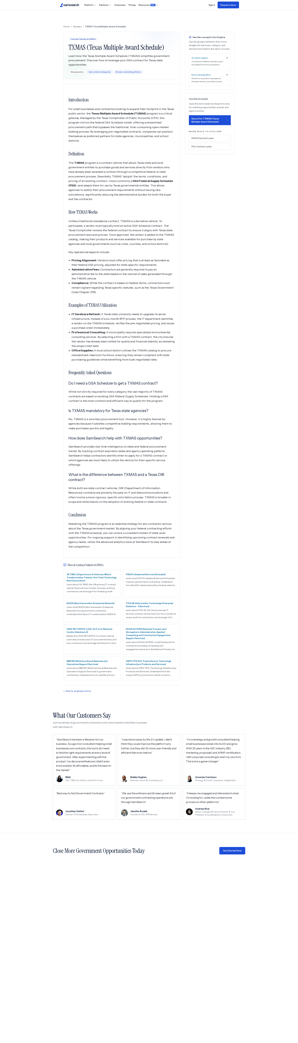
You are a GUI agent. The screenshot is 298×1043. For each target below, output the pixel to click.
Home (66, 26)
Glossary (77, 26)
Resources (147, 5)
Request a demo (228, 5)
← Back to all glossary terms (77, 691)
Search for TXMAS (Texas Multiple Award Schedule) (205, 120)
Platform (88, 5)
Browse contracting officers (128, 72)
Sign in (212, 5)
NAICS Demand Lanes (203, 138)
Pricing (132, 5)
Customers (120, 5)
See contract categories (100, 72)
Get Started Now (232, 850)
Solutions (103, 5)
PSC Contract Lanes (202, 146)
